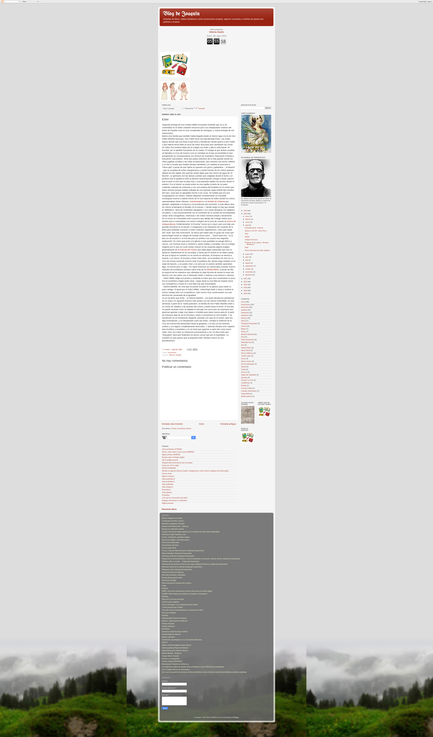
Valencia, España (175, 355)
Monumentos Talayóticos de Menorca (175, 664)
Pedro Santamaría (247, 339)
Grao (243, 337)
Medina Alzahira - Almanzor (171, 653)
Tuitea (164, 586)
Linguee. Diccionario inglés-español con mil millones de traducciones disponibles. (191, 532)
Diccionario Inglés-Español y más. (174, 534)
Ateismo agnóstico (168, 637)
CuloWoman (245, 383)
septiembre (249, 266)
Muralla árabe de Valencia (171, 634)
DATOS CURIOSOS (169, 468)
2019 (246, 211)
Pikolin (247, 237)
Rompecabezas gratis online (172, 577)
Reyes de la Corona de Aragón (173, 599)
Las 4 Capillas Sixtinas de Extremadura (176, 669)
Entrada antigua (228, 424)
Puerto (243, 331)
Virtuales (244, 377)
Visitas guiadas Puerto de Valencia (174, 618)
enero (247, 216)
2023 (246, 284)
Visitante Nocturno (251, 240)
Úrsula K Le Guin (247, 380)
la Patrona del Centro (187, 250)
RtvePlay (165, 615)
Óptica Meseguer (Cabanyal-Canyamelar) (177, 553)
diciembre (249, 275)
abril (247, 225)
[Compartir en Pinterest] (196, 349)
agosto (248, 263)
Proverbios (166, 495)
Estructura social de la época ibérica (175, 631)
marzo (247, 222)
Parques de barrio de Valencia (172, 572)
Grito (246, 234)
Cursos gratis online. (169, 548)
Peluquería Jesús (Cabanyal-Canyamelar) (177, 569)
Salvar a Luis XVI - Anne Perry (255, 231)
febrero (248, 219)
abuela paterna (246, 396)
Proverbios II (166, 490)
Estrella (243, 385)
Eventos (244, 318)
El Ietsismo (166, 629)
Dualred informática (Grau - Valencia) (175, 526)
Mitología (165, 596)
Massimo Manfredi (247, 334)
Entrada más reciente (172, 424)
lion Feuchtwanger (247, 364)
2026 (246, 293)
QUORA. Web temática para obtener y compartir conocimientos (184, 594)
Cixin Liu (244, 372)
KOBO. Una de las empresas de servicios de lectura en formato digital (187, 591)
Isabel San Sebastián (248, 375)
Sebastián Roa (246, 342)
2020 (246, 214)
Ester (247, 247)
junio (247, 257)
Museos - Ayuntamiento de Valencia (174, 621)
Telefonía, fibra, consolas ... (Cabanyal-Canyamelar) (180, 561)
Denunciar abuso (169, 509)
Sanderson (245, 315)
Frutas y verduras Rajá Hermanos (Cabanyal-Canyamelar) (183, 550)
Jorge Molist (245, 394)
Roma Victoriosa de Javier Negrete (257, 250)
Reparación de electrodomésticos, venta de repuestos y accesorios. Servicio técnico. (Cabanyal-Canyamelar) (201, 559)
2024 (246, 287)
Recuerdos (245, 307)
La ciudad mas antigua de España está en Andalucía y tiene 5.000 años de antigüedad (193, 667)
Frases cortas (167, 473)
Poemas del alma (168, 623)
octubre (248, 269)
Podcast (165, 588)
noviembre (249, 272)
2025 (246, 290)
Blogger (236, 717)
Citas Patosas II (167, 487)
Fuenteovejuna (196, 201)
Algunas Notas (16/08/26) (171, 454)
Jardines (244, 310)
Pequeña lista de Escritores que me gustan (177, 463)
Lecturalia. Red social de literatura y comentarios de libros (182, 610)
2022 (246, 281)
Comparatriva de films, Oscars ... (173, 521)
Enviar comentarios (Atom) (181, 428)
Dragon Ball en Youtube (170, 656)
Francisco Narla (246, 388)
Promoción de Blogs (169, 580)
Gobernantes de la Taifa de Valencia (175, 650)
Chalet (243, 369)
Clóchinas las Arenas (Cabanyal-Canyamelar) (178, 556)
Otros (243, 321)
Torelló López (246, 356)
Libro (243, 302)
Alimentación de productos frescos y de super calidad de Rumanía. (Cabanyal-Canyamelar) (194, 564)
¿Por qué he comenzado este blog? (175, 498)
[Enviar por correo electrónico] (188, 349)
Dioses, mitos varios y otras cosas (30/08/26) (178, 452)
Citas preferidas (167, 484)
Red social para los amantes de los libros (176, 583)
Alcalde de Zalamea (216, 201)
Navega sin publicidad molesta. (173, 529)
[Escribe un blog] (190, 349)
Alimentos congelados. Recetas (173, 523)
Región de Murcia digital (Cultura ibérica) (176, 645)
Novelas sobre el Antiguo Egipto (173, 457)
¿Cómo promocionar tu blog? (172, 607)
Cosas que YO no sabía (170, 465)
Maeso (243, 329)
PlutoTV (165, 642)
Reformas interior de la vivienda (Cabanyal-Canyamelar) (182, 567)
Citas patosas (167, 492)
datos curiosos (246, 361)
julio (247, 260)
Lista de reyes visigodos (170, 602)
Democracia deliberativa (170, 542)
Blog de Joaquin (181, 14)
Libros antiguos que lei (170, 460)
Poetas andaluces (168, 626)
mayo (247, 254)
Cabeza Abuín (246, 348)
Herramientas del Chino (170, 545)
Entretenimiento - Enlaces (254, 228)
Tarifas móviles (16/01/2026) (172, 661)
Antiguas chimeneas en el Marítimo (174, 500)
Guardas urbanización (249, 391)
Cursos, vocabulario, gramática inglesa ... (176, 537)
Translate (201, 108)
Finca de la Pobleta (169, 613)
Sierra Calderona (247, 353)
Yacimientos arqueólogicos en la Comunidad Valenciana (182, 640)
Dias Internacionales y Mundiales (173, 575)
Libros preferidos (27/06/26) (172, 449)
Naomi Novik (245, 350)
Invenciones (172, 352)
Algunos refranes (168, 476)
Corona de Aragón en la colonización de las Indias (180, 604)
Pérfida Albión (212, 269)
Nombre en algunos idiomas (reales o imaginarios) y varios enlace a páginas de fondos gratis (195, 471)
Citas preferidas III (168, 479)
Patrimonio (245, 313)
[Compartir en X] (192, 349)
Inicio (201, 424)
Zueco (243, 358)
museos (244, 326)
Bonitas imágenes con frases (172, 518)
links (242, 345)
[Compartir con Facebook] (194, 349)
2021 (246, 278)
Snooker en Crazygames (171, 658)
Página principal (167, 503)
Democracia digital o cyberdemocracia (175, 540)
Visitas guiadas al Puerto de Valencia (175, 648)
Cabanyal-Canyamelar (249, 323)
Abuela (243, 367)
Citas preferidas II (168, 481)
